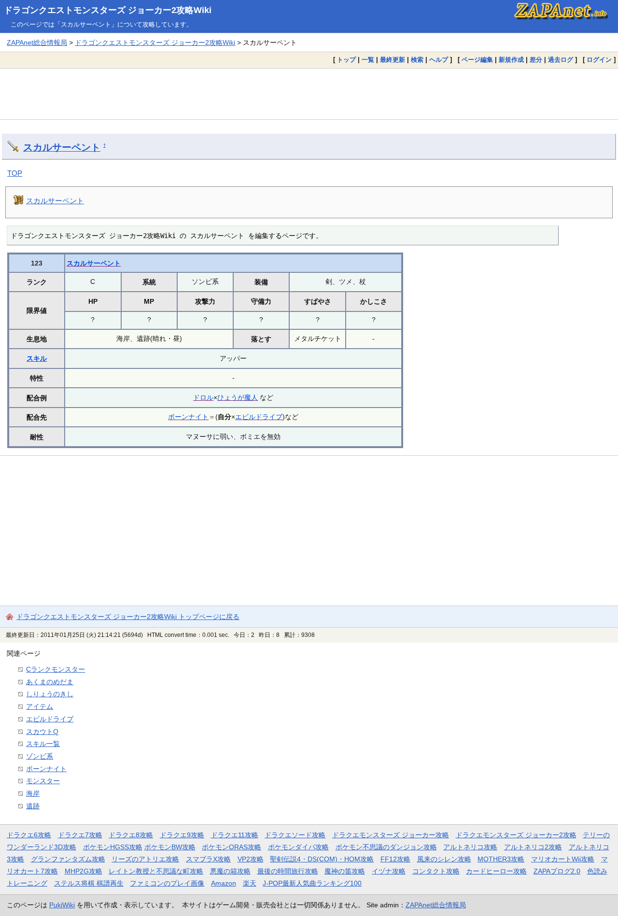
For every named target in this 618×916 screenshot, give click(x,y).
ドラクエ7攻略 (80, 835)
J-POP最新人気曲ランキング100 (312, 883)
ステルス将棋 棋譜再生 (89, 883)
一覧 (368, 59)
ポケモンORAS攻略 (231, 847)
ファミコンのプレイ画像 (167, 883)
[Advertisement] (309, 93)
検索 (417, 59)
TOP (14, 173)
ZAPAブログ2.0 (557, 871)
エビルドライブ (258, 417)
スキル (37, 358)
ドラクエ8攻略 (131, 835)
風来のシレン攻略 (444, 859)
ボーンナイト (188, 417)
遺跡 (33, 806)
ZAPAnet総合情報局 (37, 42)
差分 (536, 59)
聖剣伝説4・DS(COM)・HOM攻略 (322, 859)
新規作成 (511, 59)
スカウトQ (42, 731)
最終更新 (392, 59)
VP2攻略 (251, 859)
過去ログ (560, 59)
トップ (346, 59)
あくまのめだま (49, 682)
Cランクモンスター (55, 669)
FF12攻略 (395, 859)
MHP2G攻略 (83, 871)
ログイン (599, 59)
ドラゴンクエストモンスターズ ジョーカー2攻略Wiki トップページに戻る (127, 616)
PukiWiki (62, 905)
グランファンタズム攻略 (68, 859)
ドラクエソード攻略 (295, 835)
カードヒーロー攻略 (496, 871)
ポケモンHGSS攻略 (112, 847)
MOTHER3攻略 (501, 859)
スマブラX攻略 (208, 859)
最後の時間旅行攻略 (287, 871)
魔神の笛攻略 (344, 871)
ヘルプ (438, 59)
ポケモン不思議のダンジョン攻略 (386, 847)
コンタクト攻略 (436, 871)
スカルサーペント (61, 147)
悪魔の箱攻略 (230, 871)
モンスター (43, 781)
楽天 (249, 883)
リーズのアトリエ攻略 (145, 859)
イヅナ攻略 (389, 871)
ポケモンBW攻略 (170, 847)
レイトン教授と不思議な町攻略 (156, 871)
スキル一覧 (43, 743)
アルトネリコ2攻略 (533, 847)
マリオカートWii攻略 (562, 859)
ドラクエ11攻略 (234, 835)
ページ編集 (477, 59)
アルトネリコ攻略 (470, 847)
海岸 (33, 793)
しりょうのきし (49, 694)
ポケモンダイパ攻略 (298, 847)
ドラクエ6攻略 (29, 835)
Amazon (223, 883)
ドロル (203, 397)
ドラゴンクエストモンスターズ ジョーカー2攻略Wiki (107, 10)
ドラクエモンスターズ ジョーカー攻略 (390, 835)
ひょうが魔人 (237, 397)
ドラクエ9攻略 (182, 835)
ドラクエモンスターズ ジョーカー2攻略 (516, 835)
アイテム (39, 706)
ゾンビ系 (39, 756)
